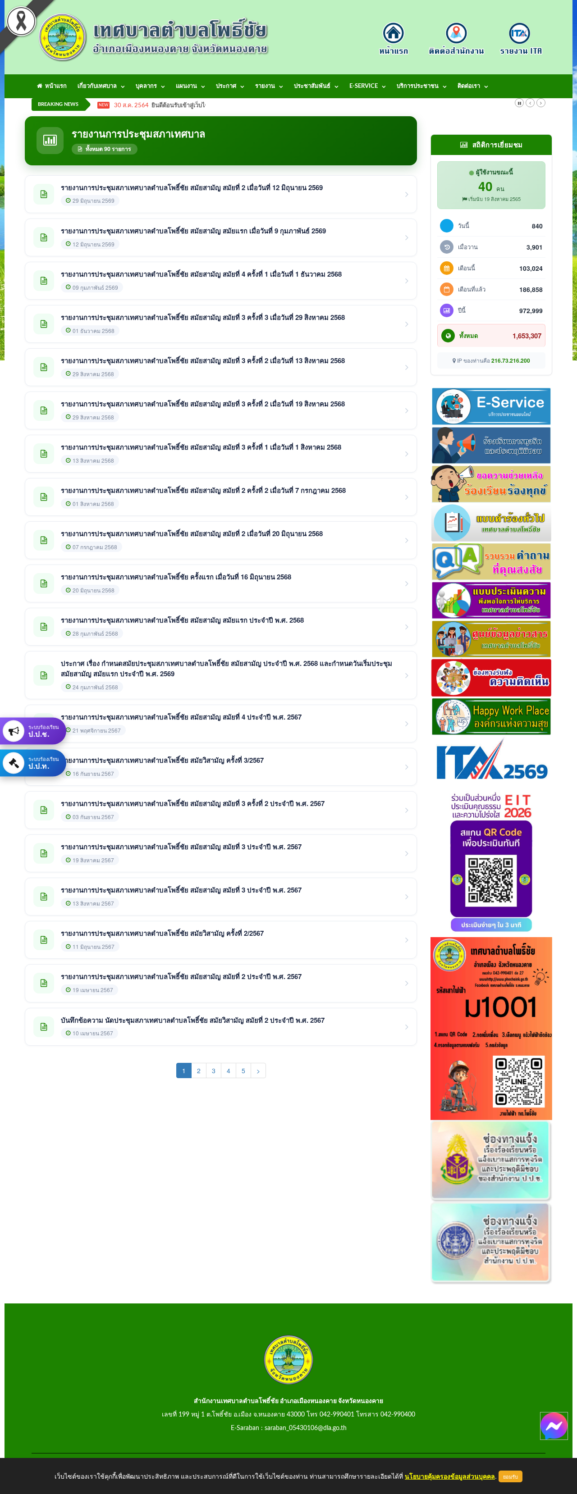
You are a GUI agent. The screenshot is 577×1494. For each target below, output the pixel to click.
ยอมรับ (510, 1476)
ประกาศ (226, 86)
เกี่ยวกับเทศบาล (97, 86)
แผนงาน (186, 86)
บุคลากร (146, 86)
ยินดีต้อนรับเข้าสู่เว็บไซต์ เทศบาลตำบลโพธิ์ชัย (208, 106)
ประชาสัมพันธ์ (312, 86)
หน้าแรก (54, 86)
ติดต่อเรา (469, 86)
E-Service (363, 86)
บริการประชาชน (418, 86)
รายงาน (265, 86)
